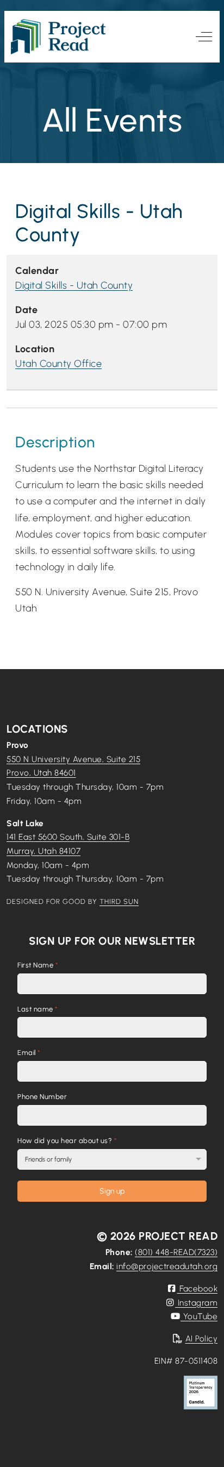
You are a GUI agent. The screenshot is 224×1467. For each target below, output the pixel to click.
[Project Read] (58, 36)
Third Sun (119, 901)
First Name (37, 965)
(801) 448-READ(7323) (176, 1252)
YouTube (199, 1316)
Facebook (197, 1288)
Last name (37, 1009)
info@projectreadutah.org (166, 1266)
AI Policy (201, 1338)
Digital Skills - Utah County (74, 285)
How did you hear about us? (67, 1141)
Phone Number (42, 1097)
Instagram (196, 1302)
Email (29, 1052)
